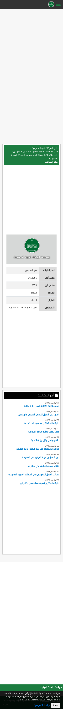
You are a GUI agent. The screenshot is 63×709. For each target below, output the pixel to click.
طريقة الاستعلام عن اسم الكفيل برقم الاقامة (37, 448)
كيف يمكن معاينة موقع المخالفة (43, 431)
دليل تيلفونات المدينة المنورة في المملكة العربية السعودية (34, 157)
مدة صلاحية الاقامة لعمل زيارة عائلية (41, 406)
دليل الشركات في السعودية (45, 148)
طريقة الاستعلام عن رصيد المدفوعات (41, 423)
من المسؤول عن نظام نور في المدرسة (40, 457)
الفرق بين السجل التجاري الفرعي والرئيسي (38, 414)
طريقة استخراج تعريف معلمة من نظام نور (39, 483)
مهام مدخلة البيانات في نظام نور (43, 466)
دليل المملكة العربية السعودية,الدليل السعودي (35, 151)
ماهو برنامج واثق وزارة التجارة (45, 440)
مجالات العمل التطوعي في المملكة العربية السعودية (33, 474)
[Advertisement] (31, 41)
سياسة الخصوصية (42, 705)
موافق (55, 705)
